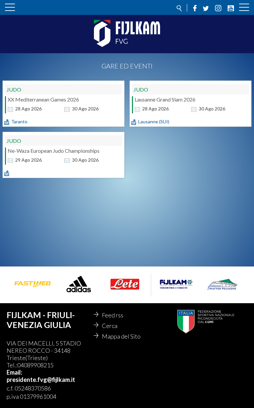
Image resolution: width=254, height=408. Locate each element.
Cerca (109, 325)
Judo (14, 89)
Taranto (19, 121)
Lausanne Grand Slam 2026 (165, 99)
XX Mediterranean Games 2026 (43, 99)
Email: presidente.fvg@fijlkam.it (41, 376)
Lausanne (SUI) (153, 121)
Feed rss (112, 315)
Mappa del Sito (121, 336)
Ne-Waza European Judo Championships (54, 150)
